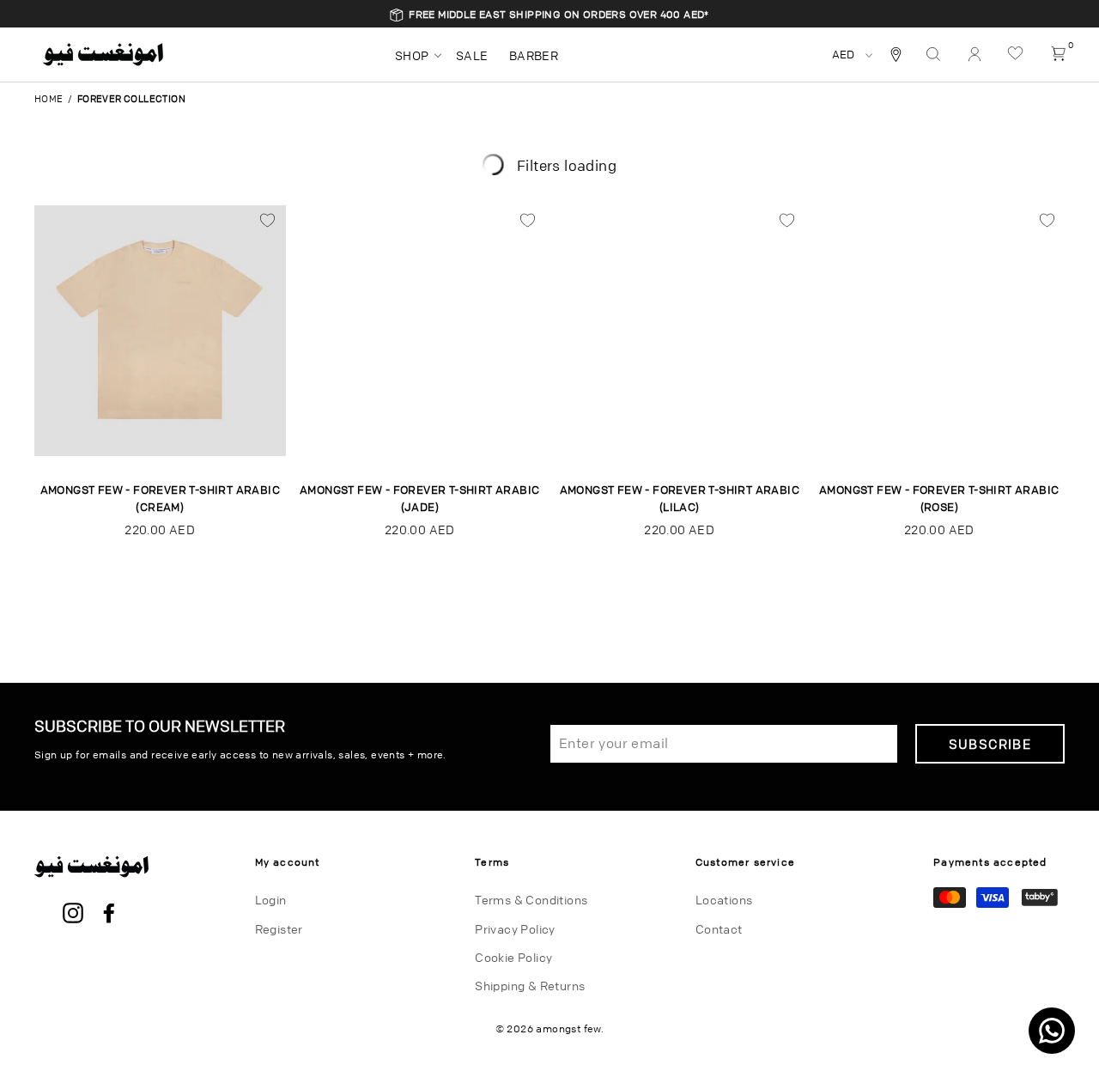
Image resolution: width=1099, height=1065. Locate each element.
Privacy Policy (515, 928)
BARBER (533, 55)
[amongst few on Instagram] (73, 914)
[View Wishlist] (1017, 54)
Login (271, 899)
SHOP (412, 55)
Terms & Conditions (531, 899)
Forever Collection (131, 98)
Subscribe (990, 743)
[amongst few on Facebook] (109, 914)
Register (279, 928)
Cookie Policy (513, 957)
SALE (472, 55)
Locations (724, 899)
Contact (719, 928)
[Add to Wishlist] (268, 220)
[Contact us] (1052, 1030)
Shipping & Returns (530, 985)
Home (49, 98)
